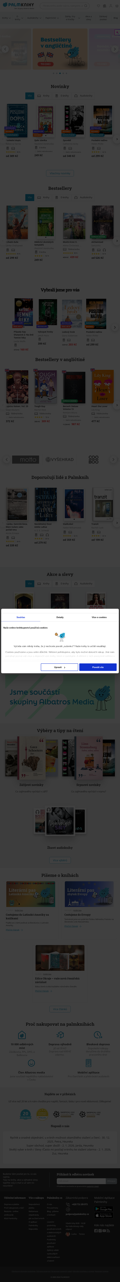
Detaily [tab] (60, 617)
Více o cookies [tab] (99, 617)
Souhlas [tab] (21, 617)
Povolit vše (98, 667)
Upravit (58, 667)
